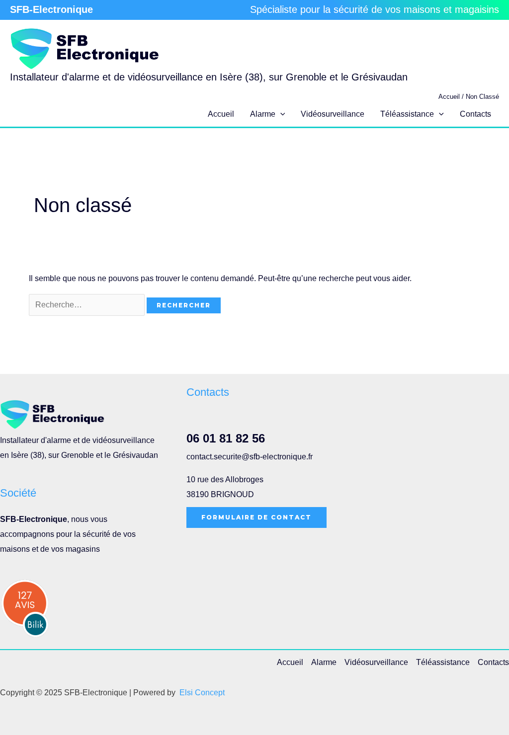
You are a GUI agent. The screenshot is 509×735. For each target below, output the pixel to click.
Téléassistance (407, 114)
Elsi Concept (202, 692)
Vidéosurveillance (332, 114)
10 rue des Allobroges (224, 479)
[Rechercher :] (88, 304)
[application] (280, 114)
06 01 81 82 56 (225, 438)
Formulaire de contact (256, 517)
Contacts (475, 114)
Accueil (221, 114)
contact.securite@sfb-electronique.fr (249, 456)
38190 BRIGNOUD (220, 494)
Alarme (262, 114)
